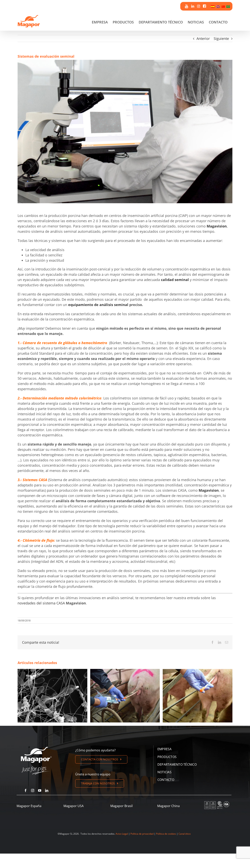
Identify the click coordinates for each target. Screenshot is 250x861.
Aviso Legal (122, 833)
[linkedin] (46, 790)
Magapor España (29, 806)
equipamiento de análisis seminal (98, 304)
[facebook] (25, 790)
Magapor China (168, 806)
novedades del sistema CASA (41, 603)
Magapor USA (73, 806)
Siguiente (221, 38)
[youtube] (39, 790)
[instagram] (32, 790)
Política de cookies (166, 833)
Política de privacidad (142, 833)
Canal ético (185, 833)
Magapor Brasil (121, 806)
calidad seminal (175, 279)
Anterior (203, 38)
